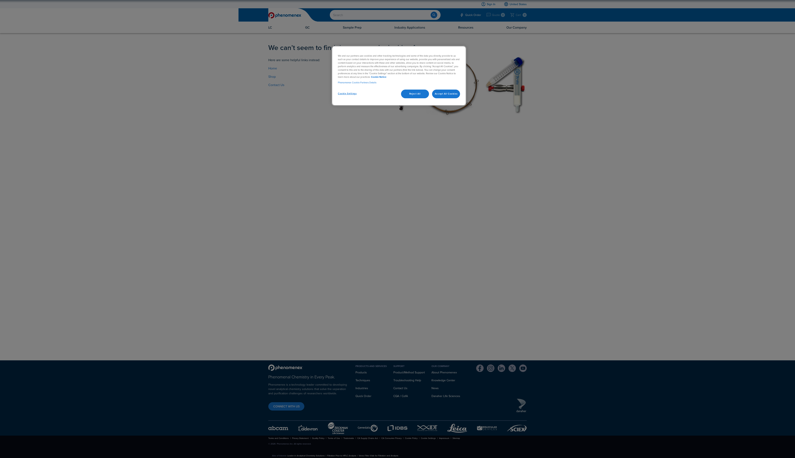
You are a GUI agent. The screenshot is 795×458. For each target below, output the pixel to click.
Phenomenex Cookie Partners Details (357, 82)
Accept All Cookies (446, 93)
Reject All (415, 93)
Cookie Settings (347, 93)
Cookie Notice (378, 77)
